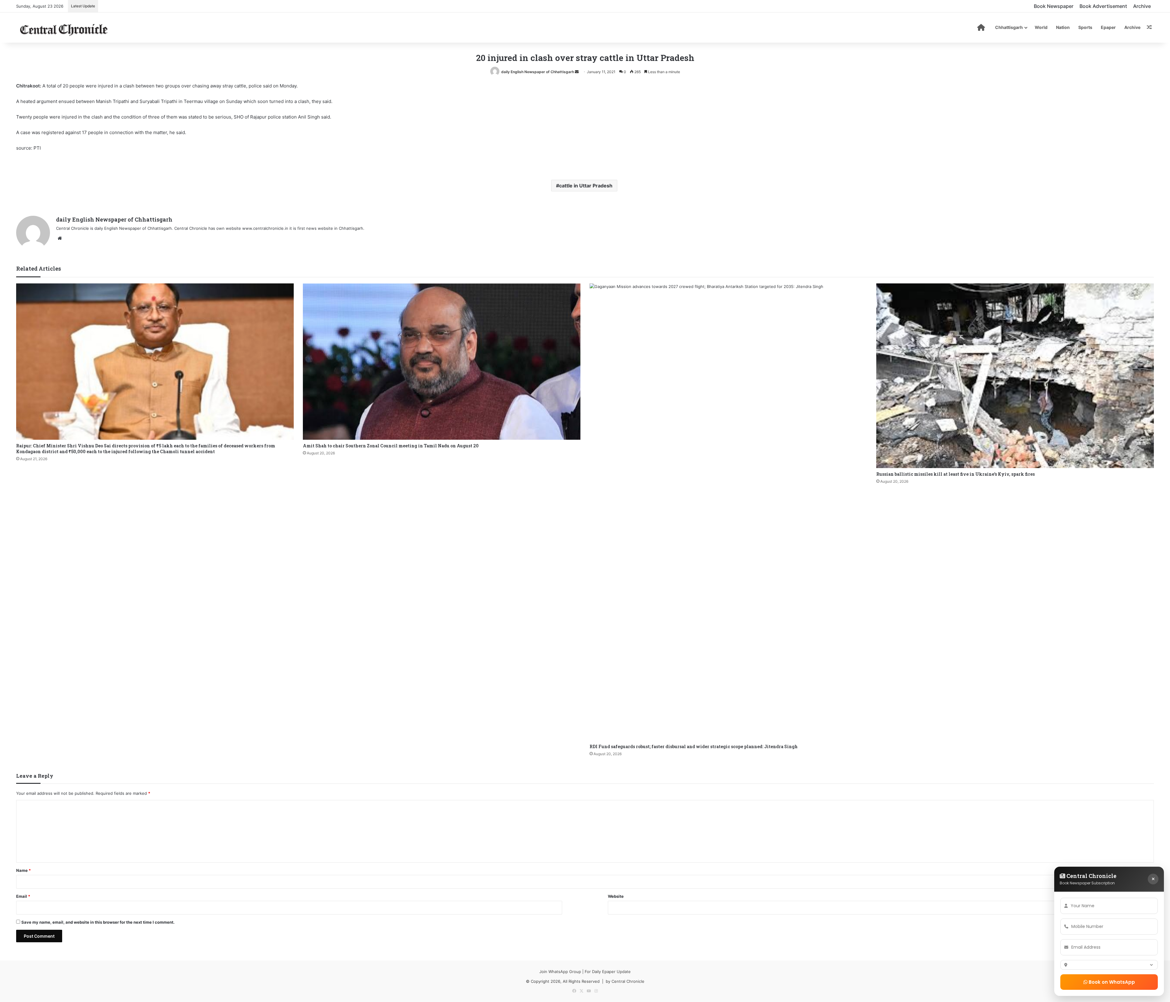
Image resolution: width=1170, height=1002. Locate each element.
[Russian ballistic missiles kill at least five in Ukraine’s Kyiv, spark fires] (1015, 375)
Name (23, 870)
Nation (1063, 27)
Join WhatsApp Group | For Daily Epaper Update (585, 971)
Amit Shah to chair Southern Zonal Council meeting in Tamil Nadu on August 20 (391, 446)
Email (23, 896)
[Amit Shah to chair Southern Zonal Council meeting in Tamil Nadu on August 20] (441, 361)
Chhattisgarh (1009, 27)
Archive (1142, 6)
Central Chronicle (628, 981)
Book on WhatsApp (1111, 982)
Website (616, 896)
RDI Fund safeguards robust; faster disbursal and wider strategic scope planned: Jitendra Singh (694, 746)
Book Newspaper (1053, 6)
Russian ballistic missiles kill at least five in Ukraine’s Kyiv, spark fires (955, 474)
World (1041, 27)
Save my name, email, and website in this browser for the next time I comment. (98, 922)
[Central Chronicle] (63, 29)
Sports (1085, 27)
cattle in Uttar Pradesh (585, 186)
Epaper (1108, 27)
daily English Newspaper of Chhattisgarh (537, 71)
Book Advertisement (1103, 6)
